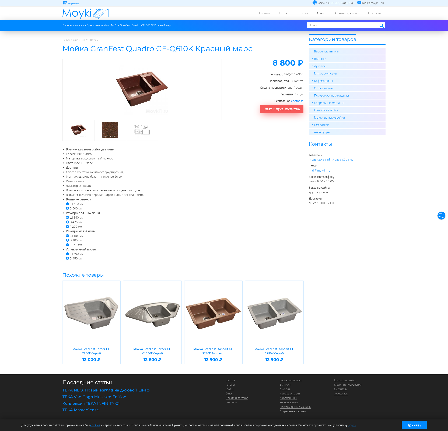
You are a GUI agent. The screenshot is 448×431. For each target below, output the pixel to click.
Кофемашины (323, 81)
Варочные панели (326, 51)
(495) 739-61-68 (320, 160)
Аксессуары (322, 132)
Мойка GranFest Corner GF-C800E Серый (91, 351)
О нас (321, 13)
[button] (441, 215)
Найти (381, 25)
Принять (414, 425)
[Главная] (85, 19)
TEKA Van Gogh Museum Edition (94, 396)
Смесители (321, 125)
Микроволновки (325, 73)
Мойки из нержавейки (329, 117)
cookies (95, 425)
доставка (297, 101)
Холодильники (324, 88)
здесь (352, 425)
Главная (264, 13)
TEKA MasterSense (80, 410)
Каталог (284, 13)
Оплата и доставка (346, 13)
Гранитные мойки (326, 110)
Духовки (320, 66)
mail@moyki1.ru (319, 170)
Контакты (374, 13)
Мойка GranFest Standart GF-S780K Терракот (213, 351)
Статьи (303, 13)
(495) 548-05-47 (343, 160)
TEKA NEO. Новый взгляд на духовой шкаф (106, 390)
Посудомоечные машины (331, 95)
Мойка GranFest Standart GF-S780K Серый (274, 351)
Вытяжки (320, 59)
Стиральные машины (329, 103)
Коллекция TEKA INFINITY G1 (91, 403)
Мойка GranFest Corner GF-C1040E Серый (152, 351)
